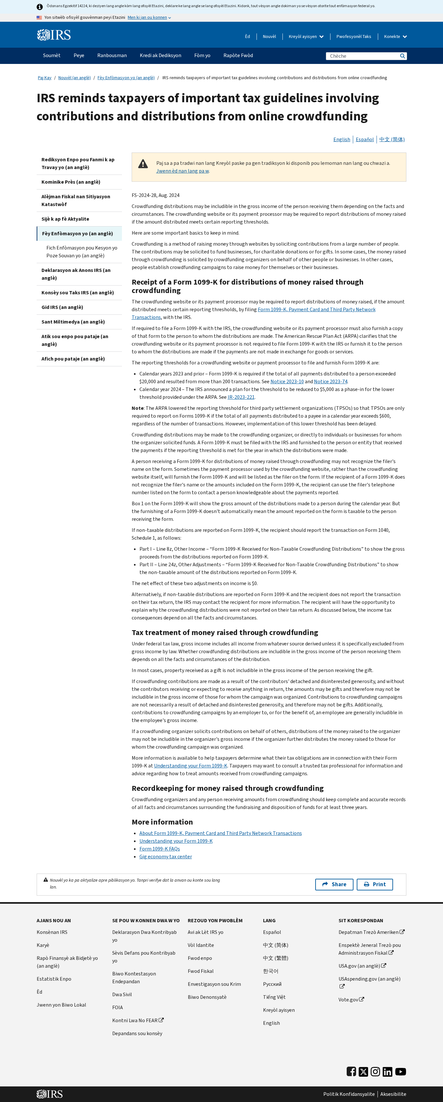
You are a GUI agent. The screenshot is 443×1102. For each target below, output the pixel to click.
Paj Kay (45, 78)
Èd (247, 36)
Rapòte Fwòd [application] (238, 55)
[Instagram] (375, 1070)
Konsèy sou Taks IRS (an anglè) (78, 292)
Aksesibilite (393, 1094)
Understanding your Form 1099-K (190, 765)
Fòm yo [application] (202, 55)
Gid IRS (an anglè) (62, 307)
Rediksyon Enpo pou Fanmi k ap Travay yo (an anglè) (78, 163)
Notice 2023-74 (330, 381)
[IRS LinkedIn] (387, 1070)
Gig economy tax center (165, 856)
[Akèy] (54, 32)
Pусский (272, 984)
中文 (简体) (392, 139)
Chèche (402, 56)
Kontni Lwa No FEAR (135, 1020)
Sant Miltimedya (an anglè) (73, 321)
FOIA (117, 1007)
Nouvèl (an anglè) (74, 78)
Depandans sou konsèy (137, 1033)
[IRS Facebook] (351, 1070)
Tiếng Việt (274, 997)
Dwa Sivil (122, 994)
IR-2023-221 (241, 397)
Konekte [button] (392, 36)
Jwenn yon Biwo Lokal (61, 1004)
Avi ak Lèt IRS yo (205, 932)
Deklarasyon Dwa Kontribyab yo (144, 936)
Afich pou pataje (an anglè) (73, 358)
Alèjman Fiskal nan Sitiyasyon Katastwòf (76, 200)
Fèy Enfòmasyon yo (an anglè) (126, 78)
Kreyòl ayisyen (303, 36)
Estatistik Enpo (54, 978)
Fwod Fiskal (201, 971)
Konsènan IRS (52, 932)
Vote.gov (348, 999)
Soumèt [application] (52, 55)
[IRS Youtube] (400, 1070)
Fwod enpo (200, 958)
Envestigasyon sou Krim (214, 984)
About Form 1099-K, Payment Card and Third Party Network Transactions (220, 833)
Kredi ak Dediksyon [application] (160, 55)
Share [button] (339, 884)
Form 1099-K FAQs (159, 848)
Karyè (43, 945)
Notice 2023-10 (287, 381)
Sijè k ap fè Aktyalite (65, 218)
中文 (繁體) (275, 958)
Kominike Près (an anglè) (71, 181)
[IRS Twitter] (363, 1070)
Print (379, 884)
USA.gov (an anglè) (359, 965)
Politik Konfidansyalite (349, 1094)
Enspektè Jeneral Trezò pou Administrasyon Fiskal (370, 949)
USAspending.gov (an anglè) (370, 978)
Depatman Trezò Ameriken (369, 932)
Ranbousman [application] (112, 55)
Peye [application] (79, 55)
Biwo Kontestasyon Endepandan (134, 977)
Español (365, 139)
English (341, 139)
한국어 (271, 971)
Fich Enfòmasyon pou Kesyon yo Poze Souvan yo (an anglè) (81, 251)
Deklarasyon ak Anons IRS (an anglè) (76, 274)
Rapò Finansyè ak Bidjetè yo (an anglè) (67, 962)
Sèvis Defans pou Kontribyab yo (143, 956)
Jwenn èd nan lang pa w (182, 170)
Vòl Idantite (201, 945)
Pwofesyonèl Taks (354, 36)
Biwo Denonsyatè (207, 997)
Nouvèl (269, 36)
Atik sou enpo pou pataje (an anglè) (75, 340)
